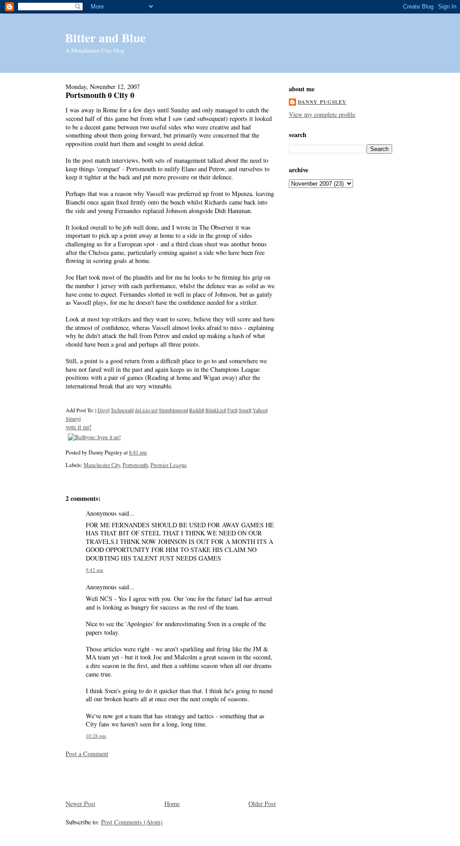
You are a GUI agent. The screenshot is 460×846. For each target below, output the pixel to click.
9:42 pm (94, 569)
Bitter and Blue (105, 37)
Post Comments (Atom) (132, 822)
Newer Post (80, 803)
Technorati (122, 410)
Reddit (196, 410)
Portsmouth (135, 464)
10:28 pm (96, 735)
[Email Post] (149, 452)
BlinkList (215, 410)
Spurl (244, 410)
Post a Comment (87, 753)
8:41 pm (138, 452)
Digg (102, 410)
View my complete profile (322, 114)
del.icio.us (145, 410)
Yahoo (259, 410)
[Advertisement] (118, 777)
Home (172, 803)
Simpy (73, 418)
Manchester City (102, 464)
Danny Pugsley (322, 102)
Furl (231, 410)
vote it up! (79, 427)
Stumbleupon (173, 410)
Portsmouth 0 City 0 (100, 95)
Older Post (262, 803)
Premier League (168, 464)
